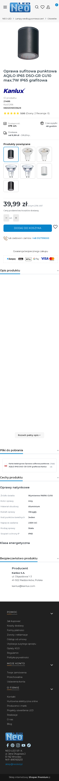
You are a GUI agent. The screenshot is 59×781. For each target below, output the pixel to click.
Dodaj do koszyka (27, 228)
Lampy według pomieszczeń (29, 18)
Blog (9, 724)
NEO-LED (7, 18)
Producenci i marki (17, 705)
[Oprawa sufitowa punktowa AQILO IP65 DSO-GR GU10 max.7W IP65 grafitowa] (11, 154)
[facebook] (8, 746)
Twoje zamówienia (16, 672)
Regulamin (13, 653)
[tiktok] (29, 746)
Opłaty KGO (13, 648)
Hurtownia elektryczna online (22, 701)
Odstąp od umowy (17, 639)
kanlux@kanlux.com (23, 586)
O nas (10, 719)
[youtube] (23, 746)
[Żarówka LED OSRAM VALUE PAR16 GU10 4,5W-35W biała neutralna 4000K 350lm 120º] (44, 154)
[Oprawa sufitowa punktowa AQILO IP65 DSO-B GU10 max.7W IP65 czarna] (11, 186)
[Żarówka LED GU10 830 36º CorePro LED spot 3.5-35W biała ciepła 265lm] (11, 171)
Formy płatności (15, 630)
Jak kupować (14, 621)
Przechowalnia (14, 677)
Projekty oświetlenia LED (20, 710)
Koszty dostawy (15, 625)
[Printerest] (12, 746)
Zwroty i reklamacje (17, 634)
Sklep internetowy (28, 777)
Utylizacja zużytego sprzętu (21, 643)
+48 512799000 (40, 238)
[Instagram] (18, 746)
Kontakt (11, 696)
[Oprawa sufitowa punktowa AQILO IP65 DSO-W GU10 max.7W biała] (44, 171)
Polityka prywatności (18, 657)
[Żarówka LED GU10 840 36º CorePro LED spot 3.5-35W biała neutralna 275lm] (27, 171)
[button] (29, 435)
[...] (29, 43)
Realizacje (12, 715)
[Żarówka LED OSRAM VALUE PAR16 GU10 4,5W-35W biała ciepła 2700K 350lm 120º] (27, 154)
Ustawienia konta (16, 681)
